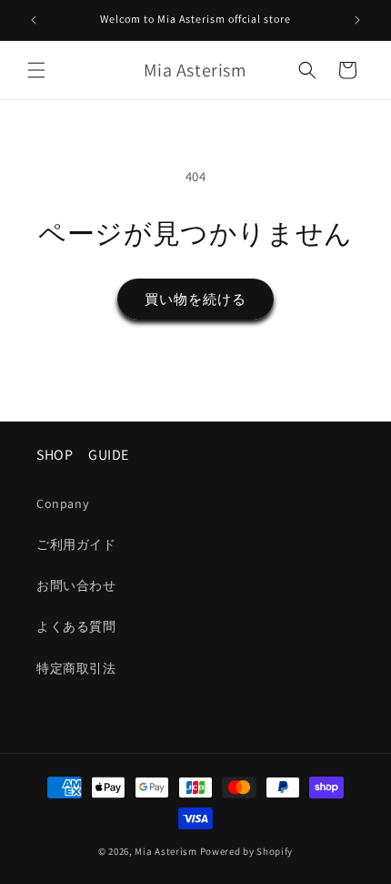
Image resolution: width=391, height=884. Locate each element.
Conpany (62, 503)
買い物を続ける (195, 299)
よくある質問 (76, 626)
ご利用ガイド (76, 544)
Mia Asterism (165, 851)
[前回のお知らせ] (34, 20)
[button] (36, 70)
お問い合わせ (76, 585)
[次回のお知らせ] (357, 20)
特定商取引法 (76, 668)
